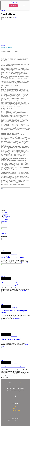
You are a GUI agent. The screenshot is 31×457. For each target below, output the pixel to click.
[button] (24, 5)
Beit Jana (16, 17)
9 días (2, 332)
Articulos (3, 10)
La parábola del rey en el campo (12, 257)
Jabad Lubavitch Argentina (15, 407)
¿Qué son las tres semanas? (11, 339)
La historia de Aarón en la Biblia (13, 367)
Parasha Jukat (4, 233)
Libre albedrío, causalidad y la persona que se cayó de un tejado (15, 284)
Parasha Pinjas (4, 221)
